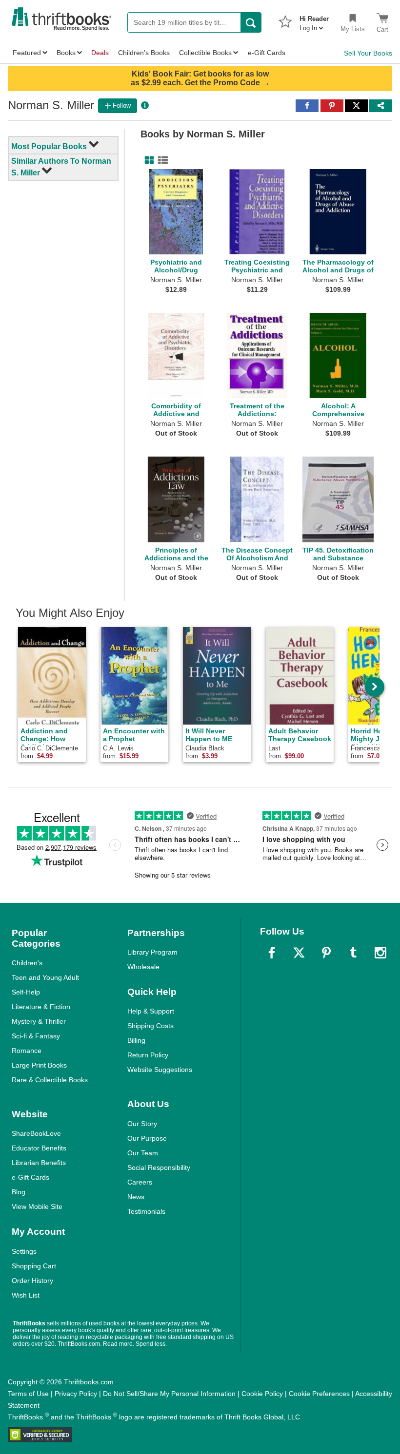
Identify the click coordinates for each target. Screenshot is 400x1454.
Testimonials (146, 1211)
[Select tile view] (161, 160)
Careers (139, 1182)
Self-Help (26, 992)
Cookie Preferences (319, 1393)
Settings (24, 1251)
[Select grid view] (147, 160)
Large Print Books (39, 1065)
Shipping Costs (150, 1026)
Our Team (142, 1153)
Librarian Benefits (39, 1163)
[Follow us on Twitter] (299, 952)
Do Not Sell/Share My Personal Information (169, 1393)
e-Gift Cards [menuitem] (266, 53)
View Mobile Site (37, 1206)
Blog (18, 1192)
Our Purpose (147, 1138)
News (135, 1197)
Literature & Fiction (41, 1007)
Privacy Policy (76, 1393)
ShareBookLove (36, 1133)
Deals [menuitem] (100, 53)
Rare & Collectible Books (50, 1080)
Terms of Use (28, 1393)
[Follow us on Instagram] (380, 952)
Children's (27, 963)
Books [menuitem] (66, 53)
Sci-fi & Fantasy (36, 1036)
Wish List (26, 1295)
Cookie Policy (262, 1393)
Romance (26, 1050)
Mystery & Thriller (39, 1021)
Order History (32, 1280)
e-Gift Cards (30, 1177)
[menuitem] (314, 20)
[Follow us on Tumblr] (353, 952)
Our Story (142, 1124)
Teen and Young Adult (45, 977)
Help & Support (150, 1011)
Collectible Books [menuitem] (205, 53)
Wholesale (143, 967)
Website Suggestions (159, 1069)
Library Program (152, 952)
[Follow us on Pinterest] (326, 952)
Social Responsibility (158, 1167)
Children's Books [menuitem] (144, 53)
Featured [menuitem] (27, 53)
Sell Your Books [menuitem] (368, 53)
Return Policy (147, 1055)
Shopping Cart (34, 1266)
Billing (136, 1040)
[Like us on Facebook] (271, 952)
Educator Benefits (39, 1148)
